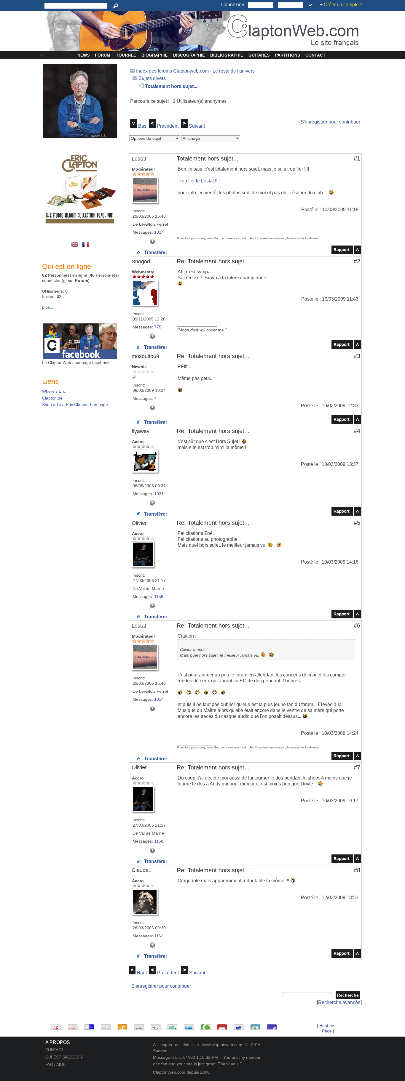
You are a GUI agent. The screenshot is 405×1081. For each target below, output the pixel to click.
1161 (158, 936)
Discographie (189, 55)
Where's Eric (54, 391)
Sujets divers (152, 78)
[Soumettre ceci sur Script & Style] (56, 1025)
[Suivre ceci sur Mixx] (222, 1025)
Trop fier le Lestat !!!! (199, 180)
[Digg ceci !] (105, 1025)
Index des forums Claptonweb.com (172, 70)
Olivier (139, 523)
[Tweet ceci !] (188, 1025)
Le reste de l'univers (234, 70)
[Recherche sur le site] (117, 6)
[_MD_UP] (357, 252)
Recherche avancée (339, 1002)
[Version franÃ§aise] (86, 247)
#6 (357, 625)
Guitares (259, 55)
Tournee (126, 55)
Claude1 (142, 870)
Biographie (154, 55)
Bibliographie (226, 55)
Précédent (167, 126)
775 (157, 327)
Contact (315, 55)
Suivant (197, 126)
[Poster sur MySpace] (238, 1025)
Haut (142, 972)
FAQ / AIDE (55, 1064)
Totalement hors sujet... (171, 86)
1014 (159, 232)
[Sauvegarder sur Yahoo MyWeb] (155, 1025)
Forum (102, 55)
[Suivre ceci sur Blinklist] (72, 1025)
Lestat (139, 159)
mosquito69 (145, 356)
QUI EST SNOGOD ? (63, 1057)
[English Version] (75, 247)
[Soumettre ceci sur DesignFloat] (255, 1025)
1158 (158, 596)
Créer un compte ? (343, 4)
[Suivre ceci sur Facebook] (271, 1025)
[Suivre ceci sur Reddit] (139, 1025)
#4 (357, 431)
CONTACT (54, 1050)
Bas (142, 126)
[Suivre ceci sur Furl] (122, 1025)
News (83, 55)
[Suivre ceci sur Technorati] (205, 1025)
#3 (357, 356)
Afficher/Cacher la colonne (43, 56)
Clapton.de (52, 398)
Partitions (287, 55)
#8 (357, 870)
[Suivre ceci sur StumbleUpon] (172, 1025)
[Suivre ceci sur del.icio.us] (89, 1025)
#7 (357, 767)
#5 (357, 522)
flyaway (140, 431)
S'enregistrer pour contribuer (330, 121)
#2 (357, 261)
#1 (357, 158)
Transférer (155, 252)
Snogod (141, 261)
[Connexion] (311, 5)
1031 (159, 493)
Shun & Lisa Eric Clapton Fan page (75, 404)
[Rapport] (342, 252)
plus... (47, 307)
